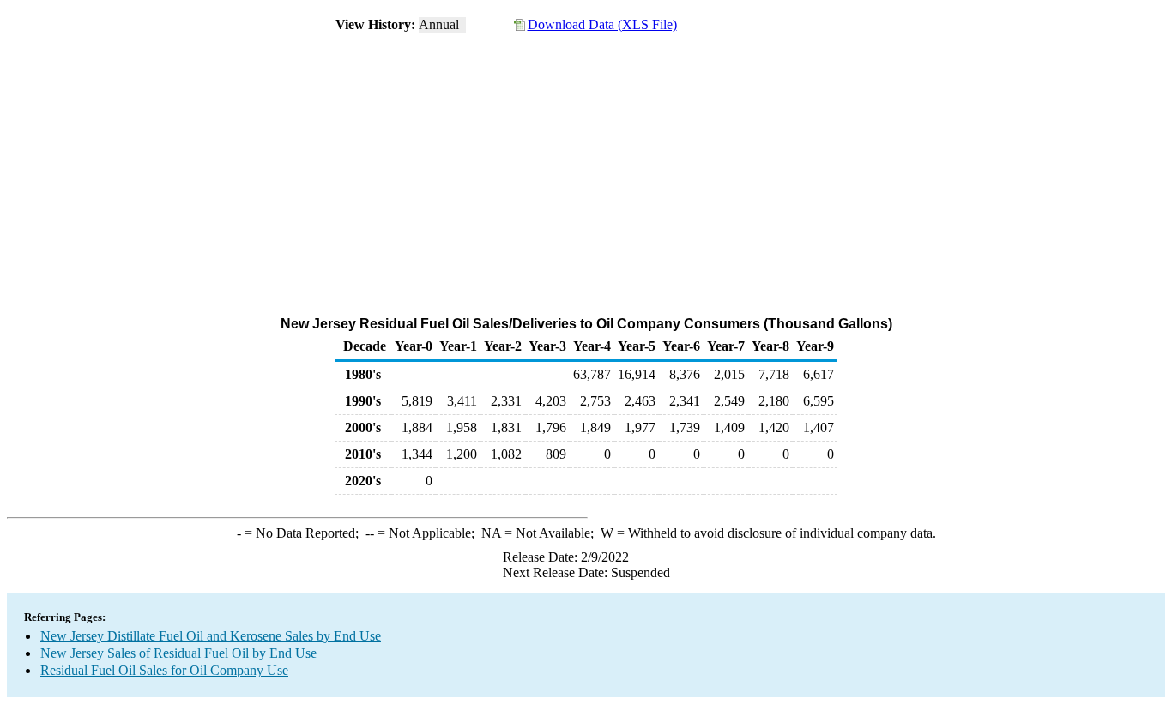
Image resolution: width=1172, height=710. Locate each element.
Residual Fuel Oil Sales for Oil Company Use (164, 670)
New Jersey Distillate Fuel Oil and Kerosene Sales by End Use (210, 636)
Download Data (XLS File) (602, 24)
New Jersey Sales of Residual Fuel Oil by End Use (178, 653)
